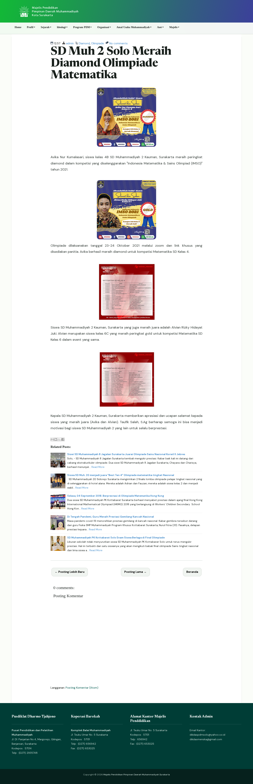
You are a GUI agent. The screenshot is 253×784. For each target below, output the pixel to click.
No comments (118, 43)
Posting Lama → (135, 572)
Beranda (192, 572)
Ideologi (61, 27)
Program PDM (81, 27)
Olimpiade (97, 43)
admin (70, 43)
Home (18, 27)
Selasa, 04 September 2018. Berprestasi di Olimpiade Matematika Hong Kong (115, 495)
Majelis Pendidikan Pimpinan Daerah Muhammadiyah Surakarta (136, 774)
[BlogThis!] (56, 439)
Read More (97, 467)
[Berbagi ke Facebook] (63, 439)
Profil (30, 27)
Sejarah (45, 27)
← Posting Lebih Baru (69, 572)
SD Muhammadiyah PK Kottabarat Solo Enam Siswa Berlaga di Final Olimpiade (116, 537)
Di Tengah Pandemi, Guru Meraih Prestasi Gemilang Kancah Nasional (110, 516)
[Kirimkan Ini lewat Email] (52, 439)
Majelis (173, 27)
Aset (159, 27)
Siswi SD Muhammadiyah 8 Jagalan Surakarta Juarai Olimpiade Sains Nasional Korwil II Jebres (126, 454)
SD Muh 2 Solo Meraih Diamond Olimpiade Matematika (111, 63)
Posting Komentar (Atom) (82, 688)
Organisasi (103, 27)
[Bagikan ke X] (59, 439)
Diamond (84, 43)
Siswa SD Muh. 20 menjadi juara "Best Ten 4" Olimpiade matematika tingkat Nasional (120, 475)
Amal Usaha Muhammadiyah (133, 27)
